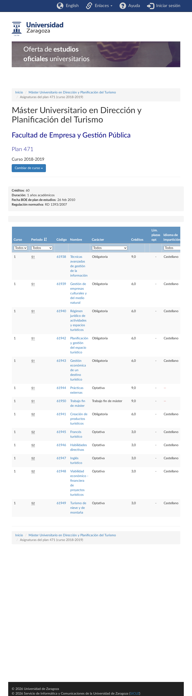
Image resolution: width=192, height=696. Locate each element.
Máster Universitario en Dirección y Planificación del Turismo (72, 92)
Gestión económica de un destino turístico (78, 370)
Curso (18, 239)
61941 (61, 414)
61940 (61, 311)
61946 (61, 445)
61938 (61, 257)
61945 (61, 432)
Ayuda (133, 6)
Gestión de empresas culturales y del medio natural (78, 293)
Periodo (37, 239)
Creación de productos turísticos (78, 419)
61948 (61, 471)
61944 (61, 388)
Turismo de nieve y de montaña (78, 508)
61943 (61, 361)
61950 (61, 401)
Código (61, 239)
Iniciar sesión (167, 6)
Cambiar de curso (28, 168)
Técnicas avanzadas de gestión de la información (79, 266)
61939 (61, 284)
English (71, 6)
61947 (61, 458)
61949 (61, 503)
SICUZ (134, 693)
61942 (61, 338)
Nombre (76, 239)
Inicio (19, 92)
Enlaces (101, 6)
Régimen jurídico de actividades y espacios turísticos (78, 321)
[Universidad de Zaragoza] (37, 29)
